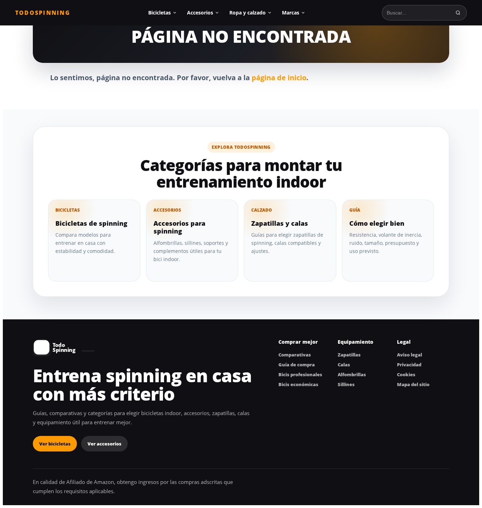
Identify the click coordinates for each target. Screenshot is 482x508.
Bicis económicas (298, 384)
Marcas (290, 12)
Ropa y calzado (247, 12)
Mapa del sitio (413, 384)
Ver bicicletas (55, 444)
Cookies (406, 374)
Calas (344, 364)
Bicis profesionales (300, 374)
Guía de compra (296, 364)
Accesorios (200, 12)
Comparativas (294, 355)
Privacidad (409, 364)
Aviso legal (409, 355)
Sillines (346, 384)
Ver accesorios (104, 444)
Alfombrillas (352, 374)
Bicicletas (159, 12)
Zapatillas (349, 355)
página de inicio (279, 77)
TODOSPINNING (42, 13)
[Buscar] (458, 12)
